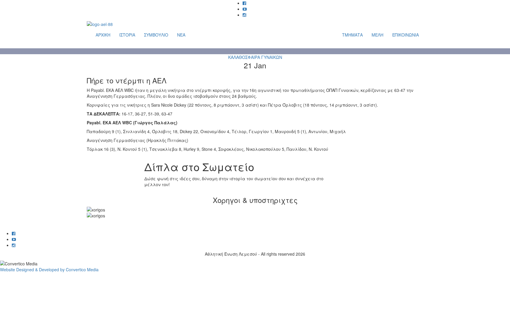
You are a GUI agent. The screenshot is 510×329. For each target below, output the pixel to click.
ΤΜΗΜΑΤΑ (352, 35)
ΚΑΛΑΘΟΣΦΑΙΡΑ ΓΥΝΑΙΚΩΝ (255, 57)
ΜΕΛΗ (377, 35)
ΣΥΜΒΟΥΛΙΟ (156, 35)
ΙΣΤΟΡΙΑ (127, 35)
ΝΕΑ (181, 35)
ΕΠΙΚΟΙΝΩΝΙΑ (405, 35)
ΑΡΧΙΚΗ (103, 35)
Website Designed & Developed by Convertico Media (49, 269)
